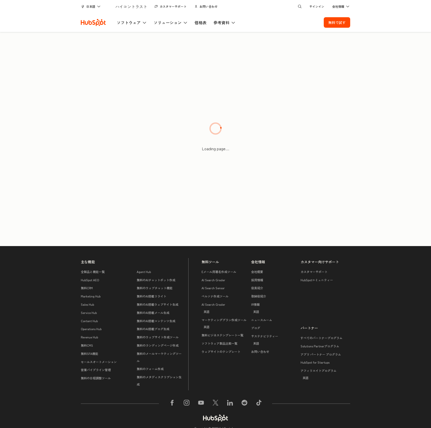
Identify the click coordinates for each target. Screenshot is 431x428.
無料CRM (87, 288)
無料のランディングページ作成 (158, 345)
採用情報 (257, 280)
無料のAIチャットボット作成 (156, 280)
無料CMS (87, 345)
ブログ (255, 328)
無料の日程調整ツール (96, 378)
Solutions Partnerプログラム (320, 346)
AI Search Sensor (213, 288)
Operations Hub (91, 329)
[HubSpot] (93, 22)
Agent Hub (144, 272)
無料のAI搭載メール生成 (153, 312)
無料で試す (337, 22)
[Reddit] (244, 403)
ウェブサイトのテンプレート (221, 351)
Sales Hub (87, 304)
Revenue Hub (89, 337)
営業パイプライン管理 (96, 370)
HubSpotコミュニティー (317, 280)
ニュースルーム (261, 320)
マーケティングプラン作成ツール (224, 323)
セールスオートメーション (99, 362)
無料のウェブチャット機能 (155, 288)
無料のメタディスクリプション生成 (159, 380)
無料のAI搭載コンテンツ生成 (156, 321)
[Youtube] (201, 403)
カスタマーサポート (173, 6)
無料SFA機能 (89, 353)
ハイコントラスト (131, 6)
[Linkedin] (230, 403)
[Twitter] (215, 403)
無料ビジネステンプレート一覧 (222, 335)
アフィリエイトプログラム (318, 374)
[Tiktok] (259, 403)
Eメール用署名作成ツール (219, 272)
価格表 (201, 22)
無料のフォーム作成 (150, 369)
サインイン (316, 6)
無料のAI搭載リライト (151, 296)
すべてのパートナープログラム (321, 338)
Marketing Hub (91, 296)
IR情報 (255, 308)
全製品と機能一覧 (93, 272)
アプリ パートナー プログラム (321, 354)
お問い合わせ (208, 6)
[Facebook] (172, 403)
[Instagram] (186, 403)
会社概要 (257, 272)
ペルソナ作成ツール (215, 296)
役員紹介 (257, 288)
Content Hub (89, 321)
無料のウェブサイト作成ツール (158, 337)
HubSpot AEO (90, 280)
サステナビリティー (264, 339)
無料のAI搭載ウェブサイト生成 (157, 304)
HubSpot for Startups (315, 362)
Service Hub (89, 312)
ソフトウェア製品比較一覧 (219, 343)
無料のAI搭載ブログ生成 (153, 329)
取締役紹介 (258, 296)
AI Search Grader (213, 280)
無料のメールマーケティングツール (159, 357)
